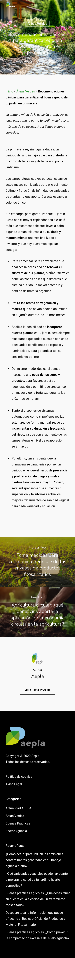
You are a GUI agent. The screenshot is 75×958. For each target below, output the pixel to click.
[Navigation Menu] (67, 5)
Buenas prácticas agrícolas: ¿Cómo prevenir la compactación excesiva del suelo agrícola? (37, 935)
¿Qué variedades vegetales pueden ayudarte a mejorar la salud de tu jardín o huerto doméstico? (37, 879)
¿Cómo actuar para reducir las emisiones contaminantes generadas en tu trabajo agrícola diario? (34, 860)
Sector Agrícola (16, 831)
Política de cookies (19, 776)
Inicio (9, 91)
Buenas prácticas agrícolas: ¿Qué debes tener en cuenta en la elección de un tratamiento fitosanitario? (38, 899)
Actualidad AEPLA (18, 808)
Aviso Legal (14, 784)
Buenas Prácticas (18, 823)
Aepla (28, 61)
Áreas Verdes (37, 24)
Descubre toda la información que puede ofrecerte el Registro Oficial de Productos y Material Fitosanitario (35, 919)
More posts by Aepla (37, 689)
